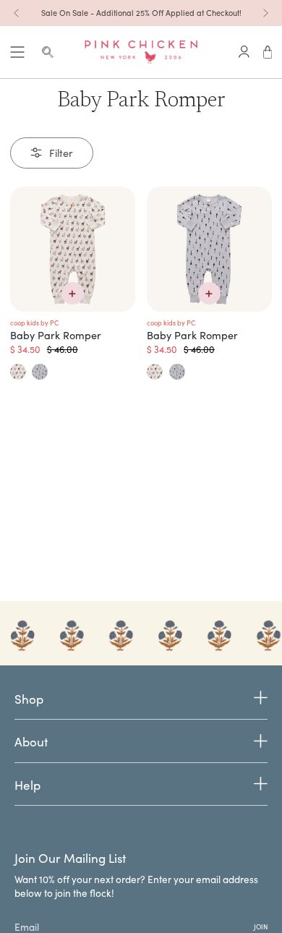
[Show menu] (17, 52)
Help (27, 785)
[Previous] (16, 13)
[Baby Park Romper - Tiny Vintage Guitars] (209, 249)
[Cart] (268, 52)
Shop (28, 699)
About (31, 741)
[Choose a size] (72, 293)
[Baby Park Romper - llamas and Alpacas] (72, 249)
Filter (61, 152)
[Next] (265, 13)
